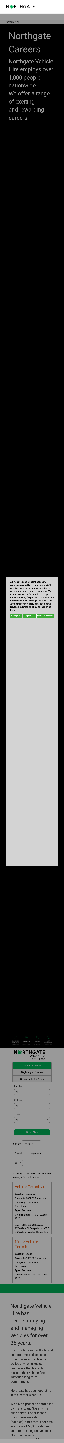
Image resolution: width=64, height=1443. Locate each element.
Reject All (29, 616)
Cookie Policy (16, 604)
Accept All (16, 616)
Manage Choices (45, 616)
